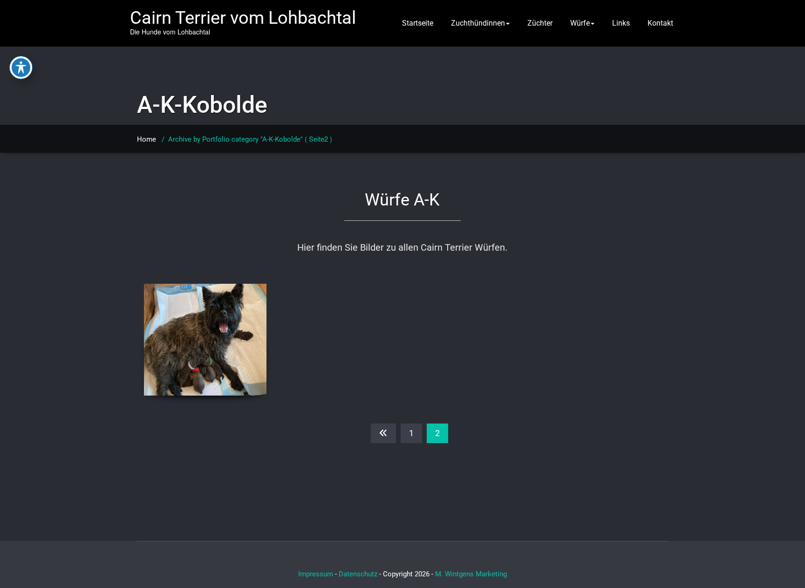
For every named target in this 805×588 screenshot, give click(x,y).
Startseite (417, 23)
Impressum (315, 574)
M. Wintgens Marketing (471, 574)
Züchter (540, 23)
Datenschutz (358, 574)
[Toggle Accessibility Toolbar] (21, 67)
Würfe (580, 23)
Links (621, 23)
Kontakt (660, 23)
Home (146, 139)
